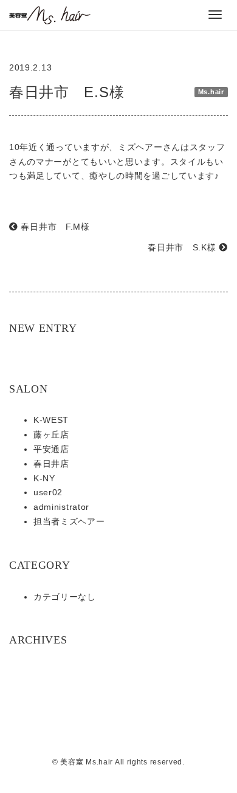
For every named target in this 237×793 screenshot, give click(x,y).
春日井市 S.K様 (183, 247)
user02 (48, 492)
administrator (61, 507)
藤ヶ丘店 (51, 434)
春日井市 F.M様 (54, 227)
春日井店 (51, 464)
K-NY (44, 478)
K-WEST (51, 420)
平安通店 (51, 449)
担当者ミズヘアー (69, 521)
